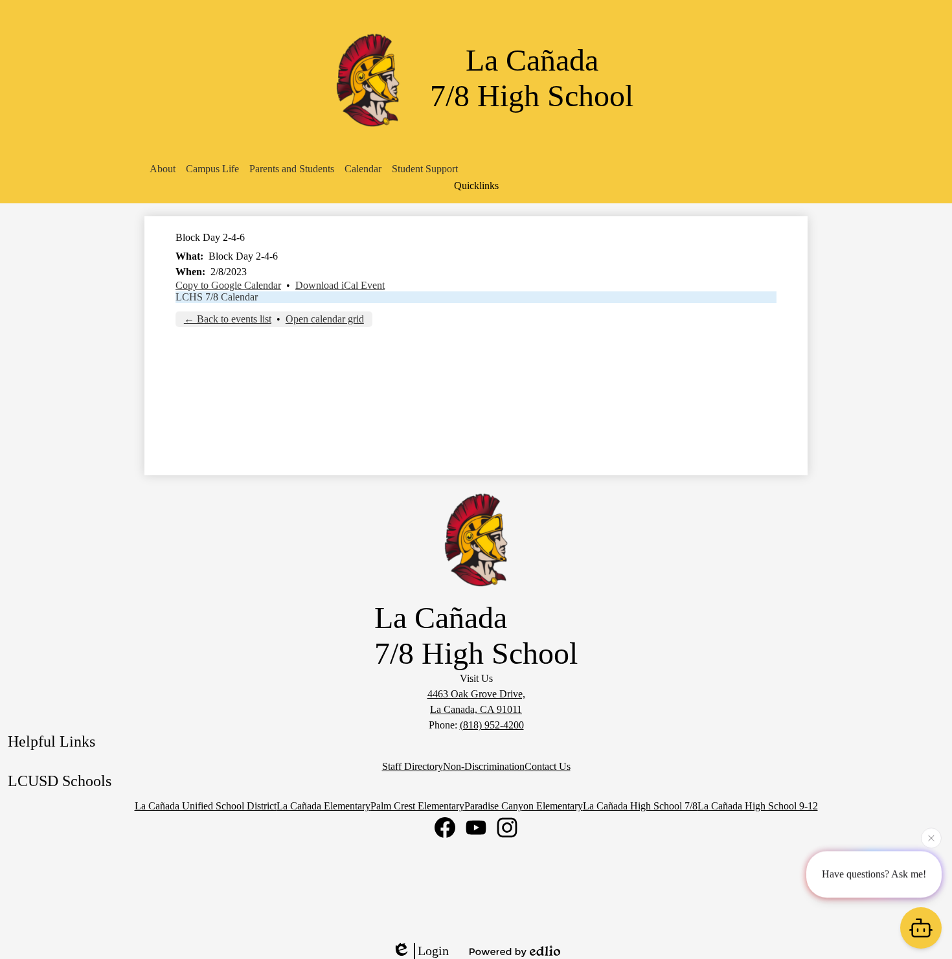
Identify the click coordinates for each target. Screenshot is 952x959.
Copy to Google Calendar (228, 285)
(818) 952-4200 (492, 724)
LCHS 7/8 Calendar (217, 296)
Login (433, 950)
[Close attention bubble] (931, 837)
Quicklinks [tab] (476, 185)
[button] (162, 169)
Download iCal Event (340, 285)
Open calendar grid (325, 318)
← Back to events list (227, 318)
